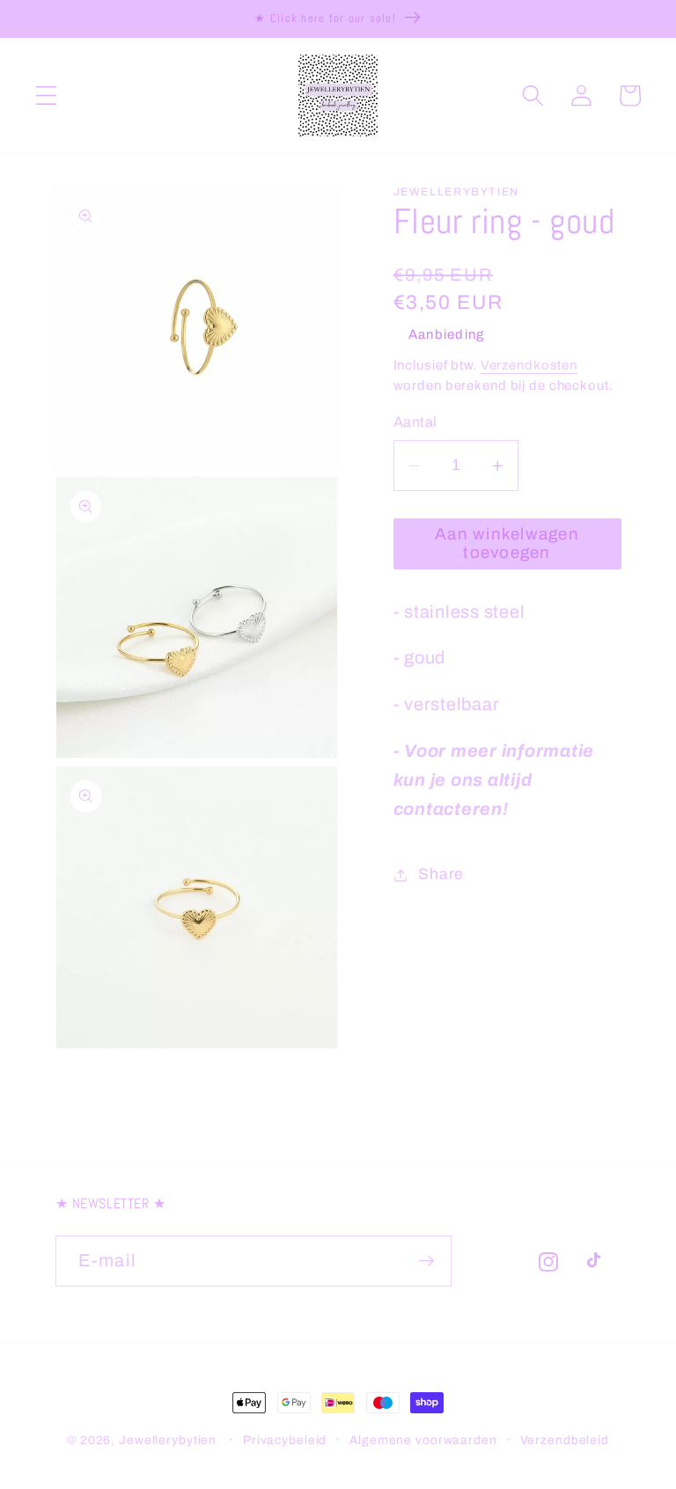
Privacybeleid (285, 1440)
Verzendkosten (529, 365)
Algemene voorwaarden (423, 1440)
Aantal (415, 421)
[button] (46, 95)
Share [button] (441, 874)
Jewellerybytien (168, 1440)
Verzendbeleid (564, 1440)
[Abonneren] (426, 1261)
